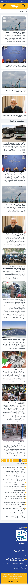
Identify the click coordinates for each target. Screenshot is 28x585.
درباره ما (24, 551)
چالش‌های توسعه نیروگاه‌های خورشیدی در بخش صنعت (14, 342)
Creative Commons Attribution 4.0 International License (16, 580)
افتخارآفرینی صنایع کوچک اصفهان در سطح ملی (14, 372)
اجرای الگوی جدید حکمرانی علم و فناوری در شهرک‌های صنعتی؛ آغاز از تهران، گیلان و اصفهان (15, 68)
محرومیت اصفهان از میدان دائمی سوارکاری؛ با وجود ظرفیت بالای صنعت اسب (15, 305)
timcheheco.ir (14, 578)
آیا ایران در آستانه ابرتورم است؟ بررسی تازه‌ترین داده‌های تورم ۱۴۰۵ (14, 405)
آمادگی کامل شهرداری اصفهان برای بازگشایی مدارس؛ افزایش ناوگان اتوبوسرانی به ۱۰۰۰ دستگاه (14, 146)
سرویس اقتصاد (23, 11)
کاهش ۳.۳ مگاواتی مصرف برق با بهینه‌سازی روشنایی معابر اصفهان (16, 93)
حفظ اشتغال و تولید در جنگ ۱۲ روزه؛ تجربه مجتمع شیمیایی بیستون (15, 445)
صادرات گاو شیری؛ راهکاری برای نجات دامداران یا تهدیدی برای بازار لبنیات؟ (14, 271)
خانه (25, 549)
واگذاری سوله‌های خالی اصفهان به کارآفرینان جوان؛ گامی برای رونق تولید (15, 32)
